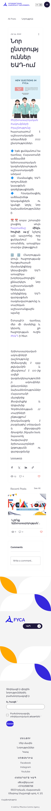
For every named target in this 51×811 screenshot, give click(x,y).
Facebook (25, 762)
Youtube (25, 771)
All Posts (12, 19)
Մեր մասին (25, 743)
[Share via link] (32, 467)
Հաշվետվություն (9, 800)
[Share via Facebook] (12, 467)
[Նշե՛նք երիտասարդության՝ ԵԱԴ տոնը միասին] (27, 504)
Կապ (25, 752)
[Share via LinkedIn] (26, 467)
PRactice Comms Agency (30, 807)
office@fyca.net (25, 782)
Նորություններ (25, 747)
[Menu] (47, 5)
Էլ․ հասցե (12, 702)
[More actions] (38, 34)
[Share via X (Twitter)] (19, 467)
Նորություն (27, 19)
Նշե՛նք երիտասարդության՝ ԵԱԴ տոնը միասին (25, 522)
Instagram (25, 767)
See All (37, 488)
